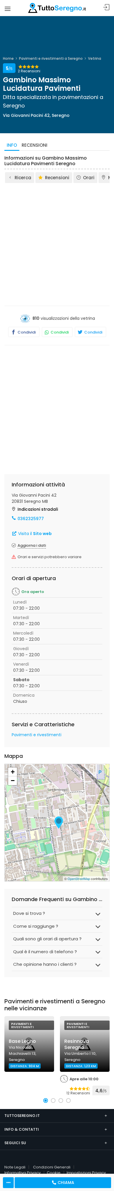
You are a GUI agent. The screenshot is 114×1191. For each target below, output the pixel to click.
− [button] (13, 780)
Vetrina (94, 58)
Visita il (34, 533)
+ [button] (13, 771)
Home (8, 58)
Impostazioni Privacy (86, 1172)
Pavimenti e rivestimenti (36, 735)
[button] (45, 1100)
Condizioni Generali (51, 1167)
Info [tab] (12, 145)
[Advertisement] (57, 244)
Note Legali (14, 1167)
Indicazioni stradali (38, 509)
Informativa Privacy (22, 1172)
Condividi (26, 332)
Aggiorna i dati (32, 545)
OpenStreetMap (79, 878)
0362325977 (31, 519)
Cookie (54, 1172)
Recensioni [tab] (34, 145)
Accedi (106, 7)
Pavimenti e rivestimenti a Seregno (51, 58)
